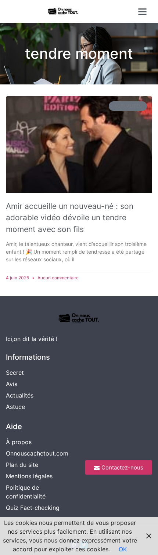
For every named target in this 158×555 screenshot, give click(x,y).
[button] (142, 11)
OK (123, 549)
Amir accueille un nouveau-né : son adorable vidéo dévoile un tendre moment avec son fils (69, 218)
